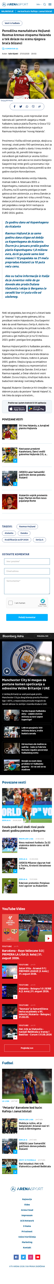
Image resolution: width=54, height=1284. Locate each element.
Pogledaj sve (42, 636)
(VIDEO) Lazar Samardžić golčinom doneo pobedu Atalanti (32, 475)
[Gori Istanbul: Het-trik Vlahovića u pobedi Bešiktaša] (9, 1166)
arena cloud (27, 1210)
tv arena (15, 1266)
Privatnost (27, 1231)
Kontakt (27, 1247)
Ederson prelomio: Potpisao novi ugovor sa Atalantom (34, 884)
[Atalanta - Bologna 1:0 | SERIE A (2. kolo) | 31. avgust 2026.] (9, 991)
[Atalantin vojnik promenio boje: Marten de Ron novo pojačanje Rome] (9, 501)
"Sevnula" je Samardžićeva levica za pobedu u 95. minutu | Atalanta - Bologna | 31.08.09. (35, 1013)
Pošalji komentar (27, 617)
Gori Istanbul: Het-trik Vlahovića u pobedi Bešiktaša (35, 1165)
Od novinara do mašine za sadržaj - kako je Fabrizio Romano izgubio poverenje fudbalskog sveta (34, 748)
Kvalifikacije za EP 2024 (17, 539)
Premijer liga (26, 839)
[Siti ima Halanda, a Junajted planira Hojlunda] (9, 431)
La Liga (5, 1101)
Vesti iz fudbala (12, 23)
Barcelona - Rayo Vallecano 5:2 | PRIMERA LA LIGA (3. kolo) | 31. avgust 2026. (23, 954)
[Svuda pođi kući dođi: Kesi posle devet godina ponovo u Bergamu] (27, 805)
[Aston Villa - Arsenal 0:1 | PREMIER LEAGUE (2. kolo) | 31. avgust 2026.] (9, 971)
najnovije (27, 1199)
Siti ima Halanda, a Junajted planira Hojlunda (34, 427)
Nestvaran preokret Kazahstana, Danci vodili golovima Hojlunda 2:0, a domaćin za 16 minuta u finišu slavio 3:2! (35, 452)
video (27, 1204)
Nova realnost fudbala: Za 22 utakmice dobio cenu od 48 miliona (34, 845)
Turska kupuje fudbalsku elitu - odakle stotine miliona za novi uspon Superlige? (33, 715)
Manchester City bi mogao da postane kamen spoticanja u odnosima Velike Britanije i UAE (26, 684)
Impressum (27, 1215)
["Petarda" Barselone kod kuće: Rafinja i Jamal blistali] (27, 1086)
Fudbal (7, 1063)
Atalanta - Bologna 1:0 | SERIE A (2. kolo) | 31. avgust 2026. (35, 990)
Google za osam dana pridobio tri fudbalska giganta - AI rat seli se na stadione (33, 765)
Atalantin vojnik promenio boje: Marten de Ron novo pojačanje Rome (33, 498)
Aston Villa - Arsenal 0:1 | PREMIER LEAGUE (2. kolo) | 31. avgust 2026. (34, 971)
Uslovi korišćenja (27, 1237)
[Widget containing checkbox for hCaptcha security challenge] (27, 603)
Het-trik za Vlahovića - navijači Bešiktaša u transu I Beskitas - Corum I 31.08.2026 (35, 1032)
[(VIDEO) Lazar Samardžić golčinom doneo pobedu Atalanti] (9, 478)
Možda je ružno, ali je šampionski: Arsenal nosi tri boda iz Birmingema (34, 1126)
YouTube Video (13, 909)
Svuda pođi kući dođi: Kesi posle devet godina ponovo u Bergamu (23, 829)
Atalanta (9, 533)
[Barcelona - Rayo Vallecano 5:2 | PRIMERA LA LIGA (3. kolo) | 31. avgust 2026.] (27, 928)
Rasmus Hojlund (27, 526)
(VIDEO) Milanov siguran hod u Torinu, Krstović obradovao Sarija (35, 866)
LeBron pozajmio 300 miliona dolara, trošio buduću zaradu (32, 730)
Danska (24, 533)
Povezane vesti (12, 419)
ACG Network (27, 1220)
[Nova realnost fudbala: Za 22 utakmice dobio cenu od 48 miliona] (9, 845)
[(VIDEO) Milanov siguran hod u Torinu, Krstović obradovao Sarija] (9, 865)
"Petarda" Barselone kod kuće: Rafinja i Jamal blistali (22, 1109)
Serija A (39, 539)
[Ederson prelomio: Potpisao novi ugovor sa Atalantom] (9, 885)
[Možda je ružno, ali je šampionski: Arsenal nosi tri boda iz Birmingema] (9, 1126)
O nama (27, 1226)
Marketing (27, 1242)
